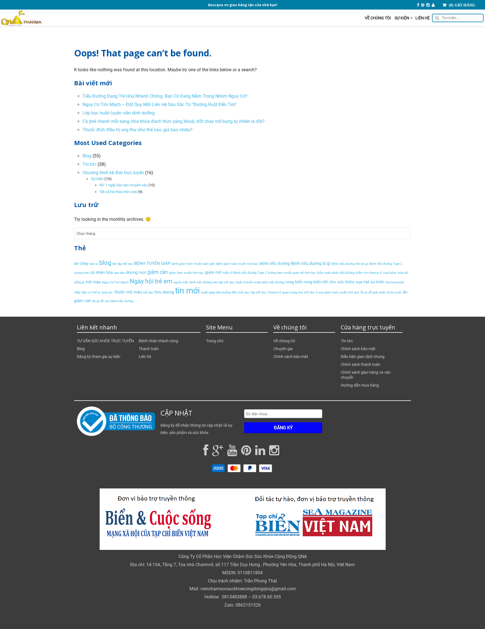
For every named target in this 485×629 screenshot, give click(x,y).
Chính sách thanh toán (360, 364)
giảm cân (157, 272)
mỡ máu (93, 281)
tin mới (187, 290)
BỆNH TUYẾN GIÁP (152, 263)
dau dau (119, 273)
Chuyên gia (283, 348)
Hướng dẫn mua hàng (360, 385)
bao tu (94, 264)
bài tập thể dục (122, 264)
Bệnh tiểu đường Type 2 (385, 264)
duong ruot (136, 272)
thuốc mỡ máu (128, 292)
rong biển (294, 281)
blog (105, 262)
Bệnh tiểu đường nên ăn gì (349, 264)
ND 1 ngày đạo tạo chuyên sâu (123, 185)
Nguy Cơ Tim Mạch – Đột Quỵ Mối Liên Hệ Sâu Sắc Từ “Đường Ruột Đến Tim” (160, 104)
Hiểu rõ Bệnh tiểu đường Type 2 (245, 273)
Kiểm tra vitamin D (369, 273)
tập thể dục (258, 292)
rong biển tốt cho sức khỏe (329, 281)
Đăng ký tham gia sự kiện (98, 356)
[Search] (457, 19)
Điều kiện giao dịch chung (363, 356)
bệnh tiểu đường (274, 263)
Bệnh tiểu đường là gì (310, 263)
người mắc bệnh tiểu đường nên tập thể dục (203, 282)
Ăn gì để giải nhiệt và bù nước (381, 292)
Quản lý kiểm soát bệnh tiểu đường (259, 282)
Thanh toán (149, 348)
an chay (81, 263)
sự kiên (377, 281)
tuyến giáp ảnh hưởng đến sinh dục (225, 292)
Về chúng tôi (378, 18)
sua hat (362, 281)
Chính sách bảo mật (290, 356)
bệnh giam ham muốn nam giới (193, 264)
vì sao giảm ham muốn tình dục (337, 292)
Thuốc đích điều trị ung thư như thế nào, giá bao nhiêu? (138, 129)
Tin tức (90, 164)
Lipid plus (389, 273)
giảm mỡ (213, 272)
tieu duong (164, 292)
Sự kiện (403, 18)
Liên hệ (422, 18)
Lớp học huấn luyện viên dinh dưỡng (119, 113)
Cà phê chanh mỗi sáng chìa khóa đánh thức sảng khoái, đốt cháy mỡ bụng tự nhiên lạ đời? (174, 121)
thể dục (148, 292)
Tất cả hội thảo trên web (118, 192)
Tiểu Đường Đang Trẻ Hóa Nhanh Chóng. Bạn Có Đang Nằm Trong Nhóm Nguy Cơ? (165, 96)
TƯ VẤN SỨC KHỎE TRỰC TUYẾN (105, 341)
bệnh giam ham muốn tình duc (237, 264)
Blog (87, 156)
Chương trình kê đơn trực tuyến (113, 172)
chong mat (81, 273)
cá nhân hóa (101, 272)
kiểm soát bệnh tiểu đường (335, 273)
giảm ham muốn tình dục (186, 273)
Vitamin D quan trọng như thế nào (290, 292)
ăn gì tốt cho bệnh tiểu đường (112, 301)
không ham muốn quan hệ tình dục (292, 273)
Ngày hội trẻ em (151, 281)
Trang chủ (214, 341)
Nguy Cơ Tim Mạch (115, 282)
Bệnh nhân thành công (158, 341)
